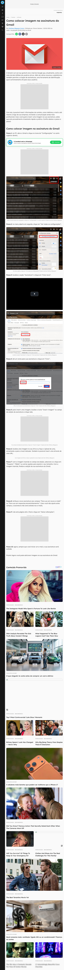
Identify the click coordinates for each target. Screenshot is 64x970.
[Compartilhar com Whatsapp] (16, 34)
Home (7, 17)
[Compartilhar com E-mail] (23, 34)
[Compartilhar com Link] (26, 34)
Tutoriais (13, 17)
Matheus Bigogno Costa (16, 28)
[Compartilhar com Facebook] (19, 34)
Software (19, 17)
